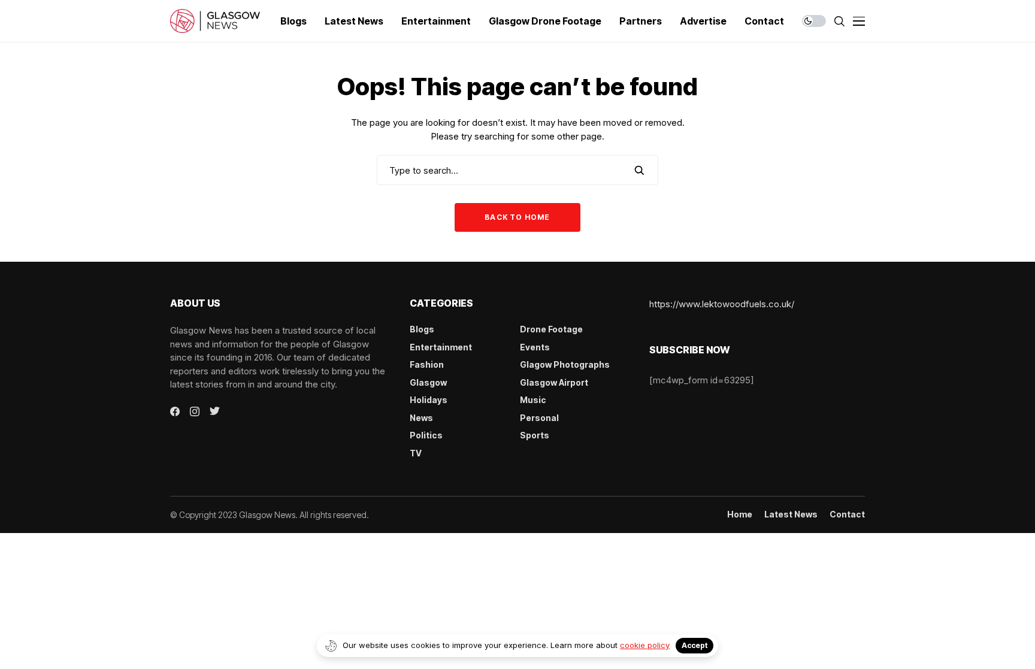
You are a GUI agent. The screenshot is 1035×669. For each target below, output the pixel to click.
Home (739, 514)
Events (535, 347)
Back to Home (517, 217)
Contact (847, 514)
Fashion (427, 364)
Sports (534, 435)
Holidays (428, 400)
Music (533, 400)
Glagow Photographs (565, 364)
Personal (539, 418)
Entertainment (441, 347)
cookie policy (645, 645)
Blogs (422, 329)
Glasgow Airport (554, 382)
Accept (694, 645)
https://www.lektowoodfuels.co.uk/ (721, 304)
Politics (426, 435)
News (421, 418)
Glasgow (428, 382)
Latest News (791, 514)
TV (416, 453)
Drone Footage (551, 329)
